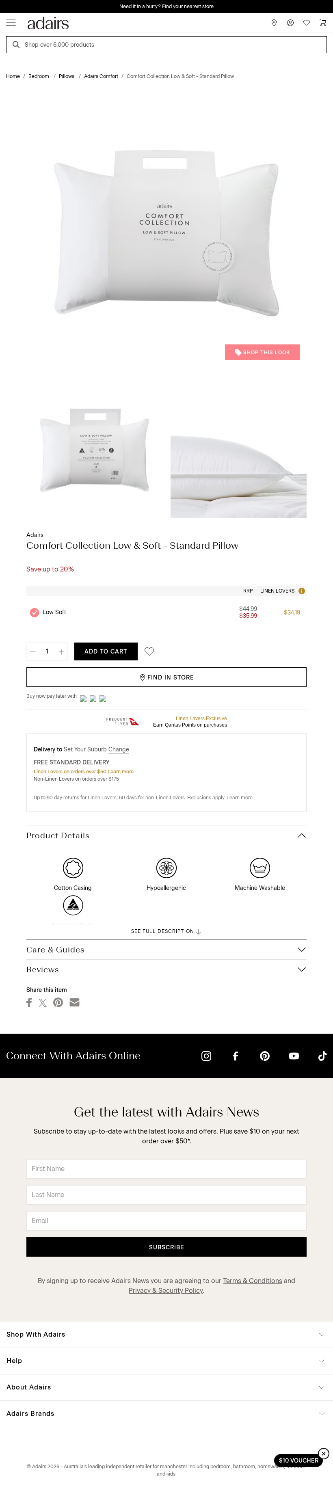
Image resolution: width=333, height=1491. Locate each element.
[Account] (290, 22)
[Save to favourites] (147, 651)
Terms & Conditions (252, 1281)
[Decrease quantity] (33, 651)
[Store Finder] (274, 22)
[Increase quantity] (61, 651)
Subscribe (166, 1247)
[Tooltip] (300, 591)
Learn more (121, 772)
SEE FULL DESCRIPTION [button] (162, 931)
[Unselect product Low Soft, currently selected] (34, 612)
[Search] (17, 45)
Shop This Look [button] (266, 352)
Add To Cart (106, 651)
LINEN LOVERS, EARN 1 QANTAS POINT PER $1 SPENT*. (172, 6)
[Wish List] (307, 22)
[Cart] (323, 22)
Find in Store (170, 677)
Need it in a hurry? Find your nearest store (6, 6)
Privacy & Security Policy (166, 1290)
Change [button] (118, 749)
